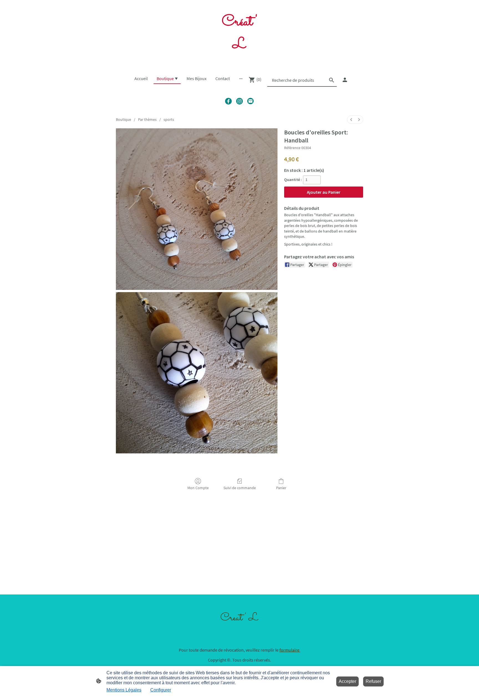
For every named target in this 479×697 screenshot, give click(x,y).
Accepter (347, 681)
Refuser (373, 681)
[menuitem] (351, 120)
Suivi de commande (239, 487)
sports (169, 119)
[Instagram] (239, 101)
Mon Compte (198, 487)
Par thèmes (147, 119)
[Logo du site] (239, 61)
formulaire (289, 650)
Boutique (123, 119)
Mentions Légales (123, 690)
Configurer (160, 690)
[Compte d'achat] (345, 79)
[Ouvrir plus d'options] (240, 78)
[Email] (250, 101)
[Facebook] (228, 101)
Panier (281, 487)
